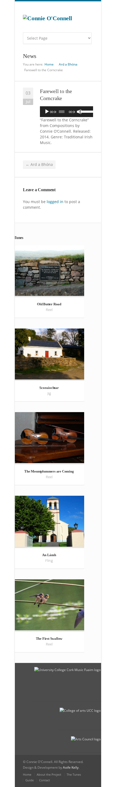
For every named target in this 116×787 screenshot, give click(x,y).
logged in (55, 201)
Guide (29, 780)
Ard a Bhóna (68, 64)
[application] (66, 111)
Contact (44, 780)
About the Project (49, 774)
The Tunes (74, 774)
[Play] (47, 111)
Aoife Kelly (71, 767)
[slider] (85, 111)
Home (49, 64)
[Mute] (79, 111)
